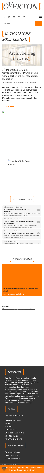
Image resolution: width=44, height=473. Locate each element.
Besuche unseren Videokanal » (14, 294)
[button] (4, 469)
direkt (31, 470)
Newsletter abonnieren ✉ (14, 415)
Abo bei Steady (16, 470)
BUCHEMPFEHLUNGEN (15, 433)
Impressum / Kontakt (12, 458)
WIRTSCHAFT (11, 429)
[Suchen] (38, 23)
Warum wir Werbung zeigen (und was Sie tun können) (18, 309)
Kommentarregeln (11, 455)
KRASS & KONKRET (13, 439)
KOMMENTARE (11, 436)
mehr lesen (9, 106)
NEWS (7, 423)
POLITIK (8, 426)
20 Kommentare (32, 82)
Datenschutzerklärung (13, 452)
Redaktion (21, 82)
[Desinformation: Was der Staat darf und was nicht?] (22, 275)
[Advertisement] (22, 334)
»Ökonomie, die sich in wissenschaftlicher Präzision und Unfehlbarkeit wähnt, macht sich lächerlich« (20, 74)
